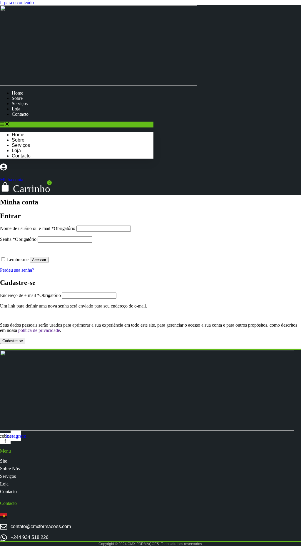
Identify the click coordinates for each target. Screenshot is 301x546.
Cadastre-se (12, 341)
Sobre (17, 98)
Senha (18, 239)
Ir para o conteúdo (17, 2)
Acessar (39, 260)
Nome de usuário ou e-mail (37, 228)
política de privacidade (39, 330)
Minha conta (11, 179)
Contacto (20, 114)
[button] (76, 124)
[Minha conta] (3, 168)
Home (17, 92)
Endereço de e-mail (30, 295)
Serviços (20, 103)
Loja (16, 108)
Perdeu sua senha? (17, 270)
